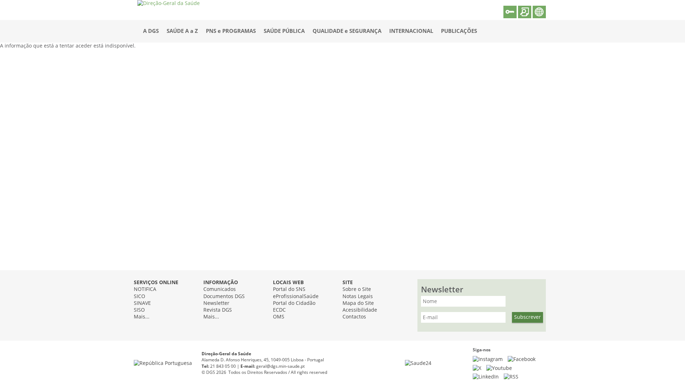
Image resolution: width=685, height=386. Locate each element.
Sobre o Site (356, 289)
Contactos (354, 317)
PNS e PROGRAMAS (231, 31)
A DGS (151, 31)
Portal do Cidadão (294, 303)
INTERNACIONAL (411, 31)
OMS (278, 317)
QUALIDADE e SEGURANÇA (347, 31)
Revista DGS (217, 310)
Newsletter (216, 303)
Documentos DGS (224, 296)
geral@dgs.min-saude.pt (280, 366)
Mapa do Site (358, 303)
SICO (139, 296)
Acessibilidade (359, 310)
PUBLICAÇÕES (459, 31)
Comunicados (219, 289)
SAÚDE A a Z (182, 31)
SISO (139, 310)
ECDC (279, 310)
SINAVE (142, 303)
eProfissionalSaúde (296, 296)
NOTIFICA (145, 289)
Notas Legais (357, 296)
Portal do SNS (289, 289)
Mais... (141, 317)
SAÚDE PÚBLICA (284, 31)
